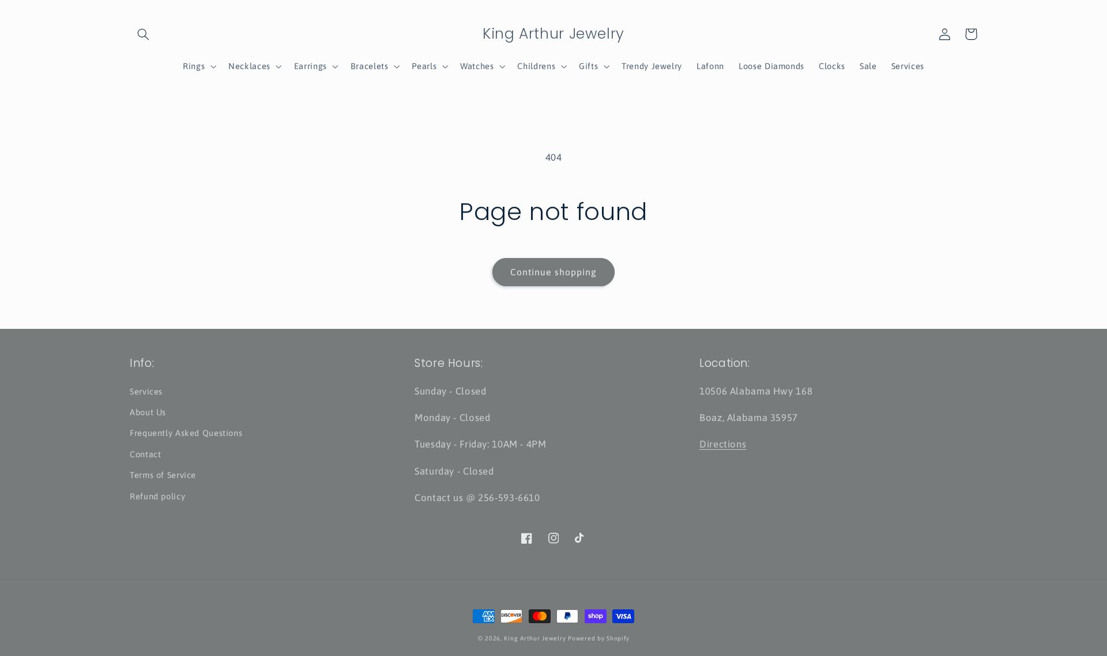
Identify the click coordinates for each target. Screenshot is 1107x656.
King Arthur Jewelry (535, 638)
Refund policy (157, 496)
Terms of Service (163, 475)
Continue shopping (553, 272)
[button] (143, 34)
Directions (722, 444)
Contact (145, 454)
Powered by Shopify (598, 638)
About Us (148, 412)
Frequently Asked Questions (186, 433)
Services (146, 391)
